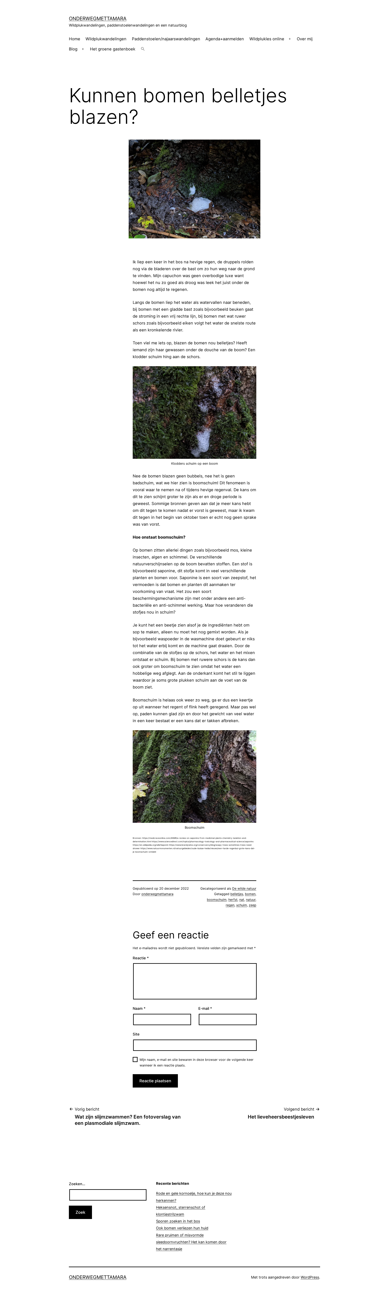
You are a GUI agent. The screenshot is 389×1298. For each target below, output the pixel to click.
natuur (250, 900)
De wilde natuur (244, 888)
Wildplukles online (266, 38)
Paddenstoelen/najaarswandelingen (166, 38)
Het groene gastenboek (112, 49)
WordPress (310, 1277)
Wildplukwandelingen (105, 38)
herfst (232, 900)
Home (74, 38)
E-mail (205, 1008)
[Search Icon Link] (142, 49)
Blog (73, 49)
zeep (252, 905)
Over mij (305, 38)
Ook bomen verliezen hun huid (182, 1228)
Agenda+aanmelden (224, 38)
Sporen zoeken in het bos (178, 1221)
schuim (241, 905)
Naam (139, 1008)
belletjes (236, 894)
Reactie (141, 958)
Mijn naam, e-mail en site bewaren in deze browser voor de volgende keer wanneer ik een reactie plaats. (196, 1062)
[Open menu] (289, 39)
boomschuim (217, 900)
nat (241, 900)
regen (230, 905)
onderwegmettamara (97, 18)
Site (136, 1034)
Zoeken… (77, 1184)
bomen (250, 894)
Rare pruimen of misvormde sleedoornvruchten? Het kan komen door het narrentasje (191, 1242)
